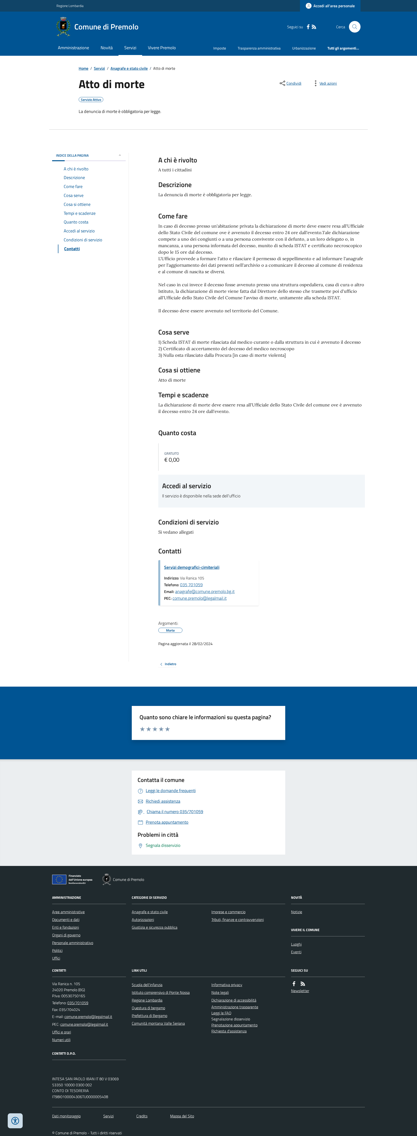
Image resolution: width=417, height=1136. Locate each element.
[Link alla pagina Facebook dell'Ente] (294, 984)
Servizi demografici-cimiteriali (191, 567)
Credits (141, 1116)
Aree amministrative (68, 912)
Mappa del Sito (182, 1116)
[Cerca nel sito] (353, 27)
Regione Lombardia (69, 5)
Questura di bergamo (148, 1008)
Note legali (220, 992)
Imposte (219, 48)
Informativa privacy (226, 985)
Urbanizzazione (304, 48)
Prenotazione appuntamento (234, 1025)
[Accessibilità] (15, 1121)
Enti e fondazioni (65, 927)
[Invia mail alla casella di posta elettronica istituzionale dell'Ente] (88, 1016)
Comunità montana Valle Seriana (158, 1023)
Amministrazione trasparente (234, 1007)
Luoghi (296, 944)
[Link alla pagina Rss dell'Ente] (303, 984)
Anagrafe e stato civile (129, 68)
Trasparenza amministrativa (259, 48)
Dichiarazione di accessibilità (233, 1000)
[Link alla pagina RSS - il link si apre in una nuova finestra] (314, 27)
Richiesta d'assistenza (229, 1031)
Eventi (296, 952)
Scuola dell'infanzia (147, 985)
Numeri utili (61, 1040)
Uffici (56, 958)
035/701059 (77, 1003)
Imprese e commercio (228, 912)
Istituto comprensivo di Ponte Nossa (161, 992)
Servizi (130, 47)
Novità (107, 47)
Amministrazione (73, 47)
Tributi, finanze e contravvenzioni (237, 919)
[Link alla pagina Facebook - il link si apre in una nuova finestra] (308, 27)
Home (83, 68)
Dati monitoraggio (66, 1116)
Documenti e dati (65, 919)
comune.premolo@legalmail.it (200, 598)
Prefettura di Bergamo (149, 1015)
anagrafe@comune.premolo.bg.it (205, 591)
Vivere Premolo (162, 47)
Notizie (296, 912)
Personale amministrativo (72, 943)
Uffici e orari (61, 1032)
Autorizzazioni (143, 919)
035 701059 (191, 584)
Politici (57, 950)
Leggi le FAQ (221, 1013)
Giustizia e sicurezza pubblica (154, 927)
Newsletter (300, 991)
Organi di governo (66, 935)
